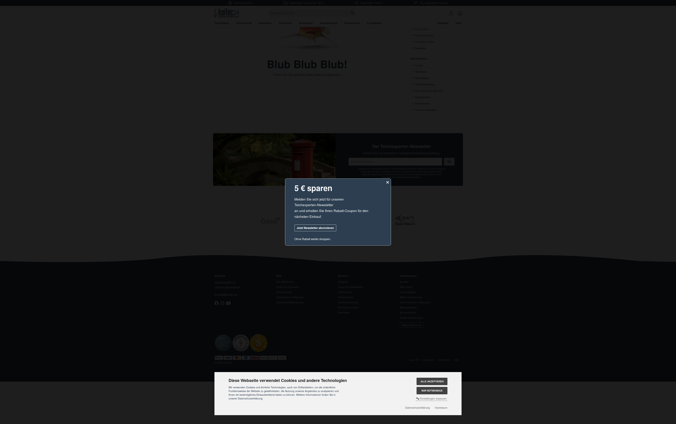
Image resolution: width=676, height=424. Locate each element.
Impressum (441, 407)
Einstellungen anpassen (433, 398)
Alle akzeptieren (432, 381)
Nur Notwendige (432, 390)
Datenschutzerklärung (417, 407)
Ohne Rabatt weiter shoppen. (312, 239)
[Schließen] (387, 182)
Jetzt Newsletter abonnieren (315, 228)
